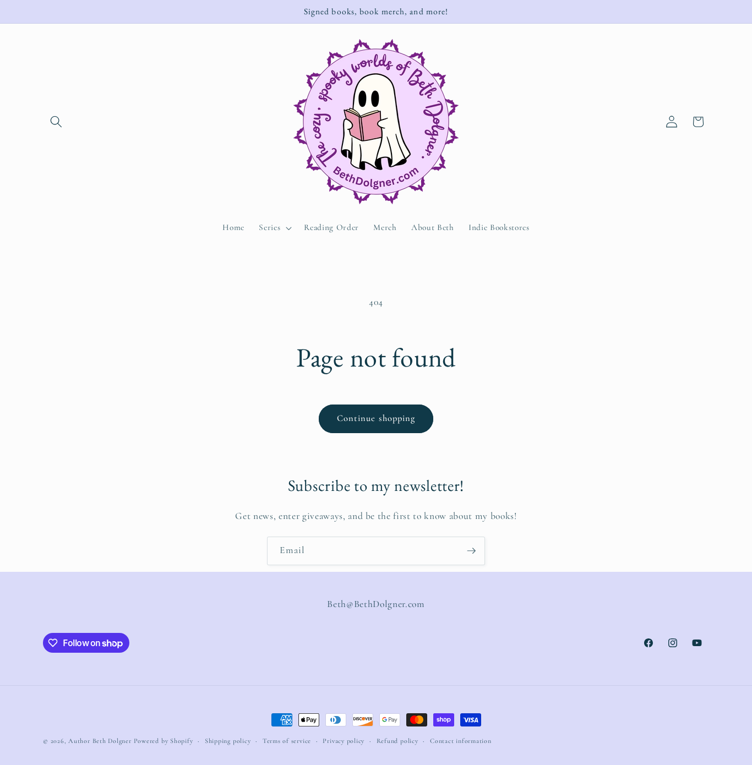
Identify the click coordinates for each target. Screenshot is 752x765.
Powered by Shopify (163, 741)
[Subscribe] (471, 551)
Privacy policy (343, 741)
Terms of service (287, 741)
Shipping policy (228, 741)
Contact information (461, 741)
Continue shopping (376, 418)
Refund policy (397, 741)
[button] (56, 121)
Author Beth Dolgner (100, 741)
